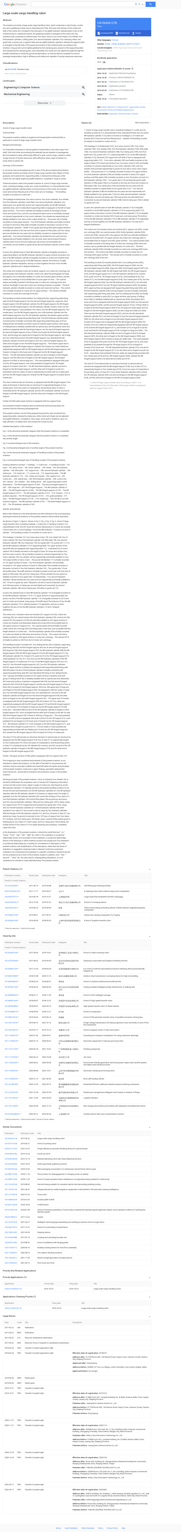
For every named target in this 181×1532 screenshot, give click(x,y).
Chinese (115, 40)
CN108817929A (11, 1174)
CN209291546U (11, 1242)
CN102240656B (11, 886)
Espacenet (113, 114)
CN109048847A (11, 1012)
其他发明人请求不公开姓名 (129, 44)
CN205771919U (11, 1149)
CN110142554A (11, 1184)
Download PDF (107, 33)
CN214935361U (11, 1258)
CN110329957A (11, 1030)
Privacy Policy (112, 1528)
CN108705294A (11, 1169)
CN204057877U (11, 897)
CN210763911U (11, 1248)
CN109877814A (11, 1017)
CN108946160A (11, 1001)
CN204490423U (11, 902)
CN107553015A (11, 1210)
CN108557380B (11, 976)
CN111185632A (11, 1041)
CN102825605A (11, 1159)
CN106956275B (11, 953)
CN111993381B (11, 1071)
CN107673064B (11, 961)
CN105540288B (11, 1237)
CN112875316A (11, 1189)
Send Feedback (71, 1528)
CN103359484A (11, 1164)
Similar (138, 33)
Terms (100, 1528)
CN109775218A (11, 1143)
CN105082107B (11, 915)
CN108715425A (11, 1205)
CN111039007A (11, 1035)
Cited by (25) (123, 107)
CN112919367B (11, 1092)
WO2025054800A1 (12, 1114)
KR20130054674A (12, 891)
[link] (17, 69)
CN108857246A (11, 1179)
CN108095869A (11, 981)
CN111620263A (11, 1063)
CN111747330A (11, 1057)
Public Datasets (87, 1528)
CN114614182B (11, 1106)
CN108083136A (11, 969)
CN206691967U (11, 1227)
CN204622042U (11, 908)
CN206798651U (11, 1217)
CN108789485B (11, 1006)
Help (123, 1528)
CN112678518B (11, 1084)
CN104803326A (11, 1200)
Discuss (135, 114)
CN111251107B (11, 1049)
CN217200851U (11, 1253)
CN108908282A (11, 995)
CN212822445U (11, 1232)
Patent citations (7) (109, 107)
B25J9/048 (12, 69)
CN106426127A (11, 1138)
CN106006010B (11, 920)
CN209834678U (11, 1154)
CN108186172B (11, 987)
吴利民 (107, 44)
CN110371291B (11, 1023)
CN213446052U (11, 1263)
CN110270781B (11, 1222)
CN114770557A (11, 1194)
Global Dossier (124, 114)
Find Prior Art (124, 33)
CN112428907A (11, 1079)
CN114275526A (11, 1098)
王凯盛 (114, 44)
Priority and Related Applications (120, 110)
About (58, 1528)
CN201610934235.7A (13, 1289)
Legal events (134, 107)
